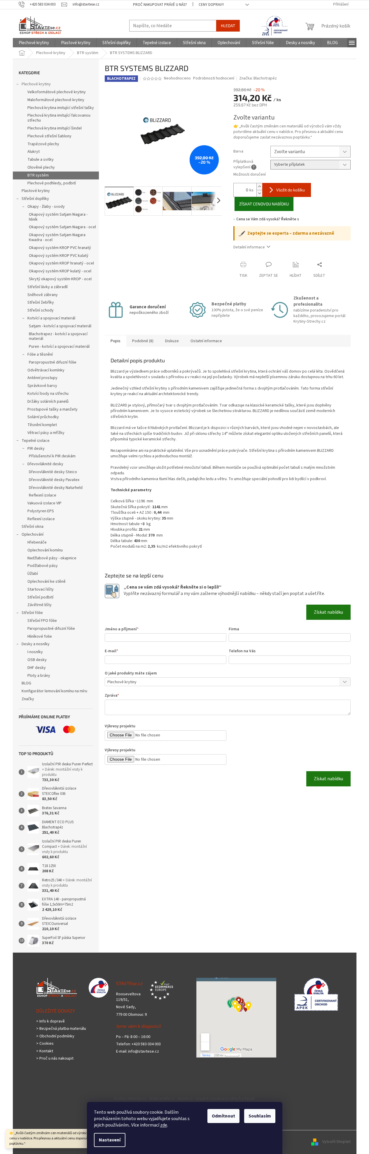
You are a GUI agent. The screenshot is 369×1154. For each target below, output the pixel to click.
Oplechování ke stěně (46, 581)
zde (163, 1125)
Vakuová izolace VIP (44, 503)
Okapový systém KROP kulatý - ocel (60, 271)
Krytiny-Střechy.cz (130, 1099)
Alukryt (33, 152)
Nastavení (109, 1140)
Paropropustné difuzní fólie (52, 362)
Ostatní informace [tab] (206, 341)
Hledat (228, 25)
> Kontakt (44, 1051)
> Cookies (45, 1043)
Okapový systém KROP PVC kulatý (58, 256)
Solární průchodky (43, 417)
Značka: (258, 78)
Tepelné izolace (36, 441)
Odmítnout (223, 1116)
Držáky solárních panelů (48, 401)
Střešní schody (40, 310)
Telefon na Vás (242, 651)
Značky (28, 699)
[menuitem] (34, 43)
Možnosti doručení (249, 174)
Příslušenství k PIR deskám (52, 456)
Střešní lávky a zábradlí (47, 287)
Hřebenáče (37, 542)
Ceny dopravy (211, 4)
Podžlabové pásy (42, 566)
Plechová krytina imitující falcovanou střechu (58, 118)
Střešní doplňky (35, 199)
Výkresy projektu (120, 726)
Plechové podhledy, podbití (51, 183)
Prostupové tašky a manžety (52, 409)
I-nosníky (35, 652)
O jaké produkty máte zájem (131, 673)
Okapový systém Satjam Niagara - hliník (58, 217)
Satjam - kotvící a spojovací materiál (60, 326)
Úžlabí (32, 574)
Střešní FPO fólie (42, 621)
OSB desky (37, 660)
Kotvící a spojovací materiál (51, 318)
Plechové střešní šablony (49, 136)
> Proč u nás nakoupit (55, 1058)
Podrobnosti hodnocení (213, 78)
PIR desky (36, 448)
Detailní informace (249, 247)
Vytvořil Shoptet (336, 1142)
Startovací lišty (40, 589)
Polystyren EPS (40, 511)
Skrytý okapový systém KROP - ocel (60, 279)
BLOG (26, 683)
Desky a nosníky (36, 644)
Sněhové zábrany (42, 295)
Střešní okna (32, 527)
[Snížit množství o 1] (259, 193)
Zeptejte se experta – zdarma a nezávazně (290, 233)
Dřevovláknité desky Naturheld (56, 488)
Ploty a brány (38, 676)
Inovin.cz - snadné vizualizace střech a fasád (216, 1099)
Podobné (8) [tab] (142, 341)
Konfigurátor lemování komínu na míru (54, 691)
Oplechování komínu (45, 550)
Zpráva (112, 695)
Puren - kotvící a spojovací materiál (59, 347)
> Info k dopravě (50, 1021)
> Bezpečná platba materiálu (61, 1029)
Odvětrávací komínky (45, 370)
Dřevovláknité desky (45, 464)
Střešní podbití (40, 597)
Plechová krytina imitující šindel (54, 128)
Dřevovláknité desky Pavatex (54, 480)
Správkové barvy (42, 386)
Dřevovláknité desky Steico (53, 472)
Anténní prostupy (42, 378)
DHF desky (36, 668)
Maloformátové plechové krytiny (55, 100)
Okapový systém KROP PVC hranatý (60, 248)
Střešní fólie (32, 613)
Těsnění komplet (42, 425)
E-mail (111, 651)
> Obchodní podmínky (55, 1036)
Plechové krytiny (36, 84)
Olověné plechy (41, 167)
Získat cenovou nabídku (264, 203)
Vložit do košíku (290, 189)
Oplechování (32, 534)
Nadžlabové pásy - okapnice (51, 558)
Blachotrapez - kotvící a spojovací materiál (58, 336)
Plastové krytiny (36, 191)
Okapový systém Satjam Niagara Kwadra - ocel (57, 237)
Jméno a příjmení (122, 629)
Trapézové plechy (43, 144)
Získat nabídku (328, 612)
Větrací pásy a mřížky (45, 433)
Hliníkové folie (39, 636)
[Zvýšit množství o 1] (259, 186)
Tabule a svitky (40, 159)
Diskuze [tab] (172, 341)
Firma (234, 629)
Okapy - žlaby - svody (46, 207)
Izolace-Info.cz (162, 1099)
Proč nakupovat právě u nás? (160, 4)
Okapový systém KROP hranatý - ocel (61, 263)
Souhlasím (260, 1116)
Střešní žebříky (40, 302)
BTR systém (38, 175)
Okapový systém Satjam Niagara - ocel (62, 227)
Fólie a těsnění (40, 354)
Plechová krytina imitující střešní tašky (60, 108)
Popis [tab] (115, 341)
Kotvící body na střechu (48, 394)
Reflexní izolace (42, 495)
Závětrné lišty (39, 605)
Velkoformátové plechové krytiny (56, 92)
